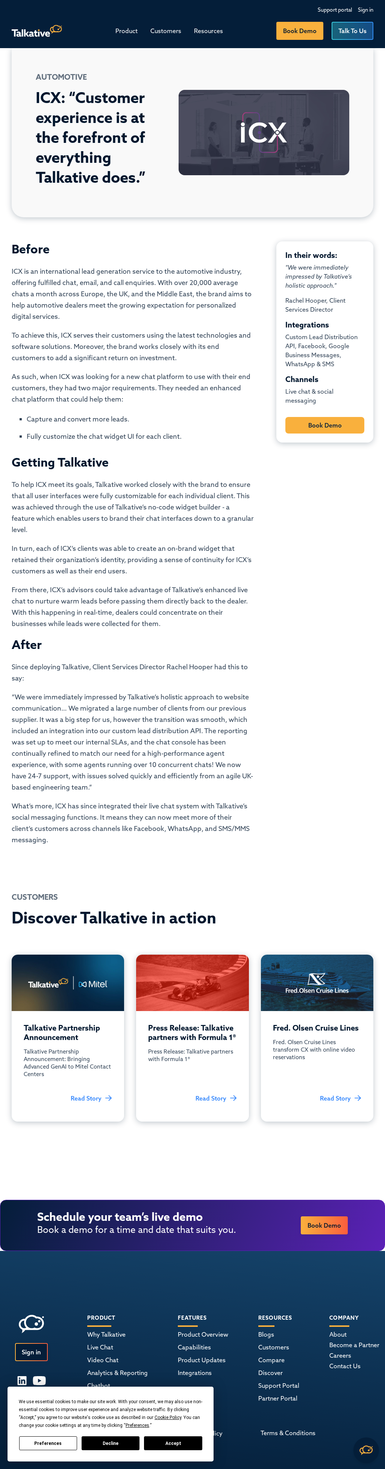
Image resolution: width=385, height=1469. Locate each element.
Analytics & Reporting (117, 1373)
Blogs (266, 1334)
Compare (271, 1360)
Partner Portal (277, 1398)
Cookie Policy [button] (168, 1417)
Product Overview (203, 1334)
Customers (165, 31)
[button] (126, 31)
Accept (173, 1443)
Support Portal (278, 1386)
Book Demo (300, 31)
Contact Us (345, 1366)
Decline (110, 1443)
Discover (270, 1373)
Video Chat (102, 1360)
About (338, 1334)
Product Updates (202, 1360)
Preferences (48, 1443)
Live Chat (100, 1347)
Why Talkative (106, 1334)
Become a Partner (354, 1345)
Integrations (195, 1373)
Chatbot (98, 1386)
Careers (340, 1355)
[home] (37, 31)
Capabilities (194, 1347)
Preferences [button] (137, 1425)
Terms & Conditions (288, 1433)
